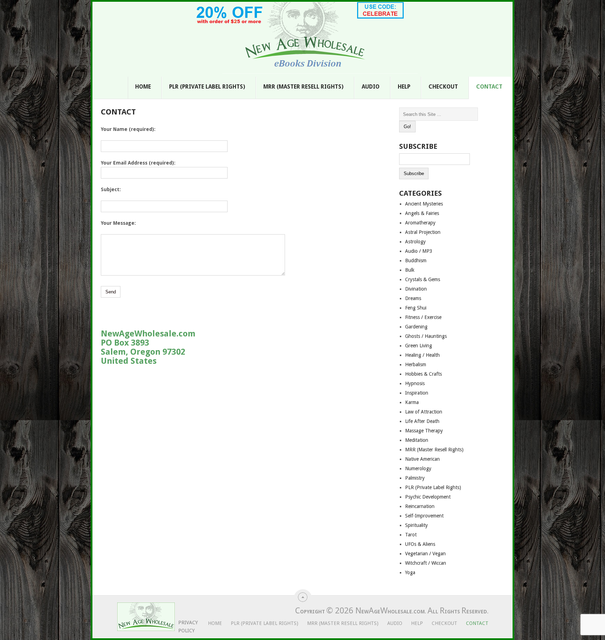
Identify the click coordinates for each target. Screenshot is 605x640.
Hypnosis (415, 383)
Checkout (443, 86)
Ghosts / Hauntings (426, 336)
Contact (489, 86)
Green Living (418, 345)
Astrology (415, 241)
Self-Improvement (424, 516)
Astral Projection (422, 232)
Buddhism (415, 260)
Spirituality (416, 525)
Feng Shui (415, 308)
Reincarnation (419, 506)
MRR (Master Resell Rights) (303, 86)
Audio (371, 86)
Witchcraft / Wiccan (425, 563)
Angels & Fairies (422, 213)
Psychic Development (428, 497)
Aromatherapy (420, 222)
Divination (416, 289)
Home (143, 86)
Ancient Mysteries (424, 204)
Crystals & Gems (422, 279)
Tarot (411, 534)
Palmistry (415, 478)
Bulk (410, 270)
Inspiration (416, 393)
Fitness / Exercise (423, 317)
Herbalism (415, 364)
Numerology (418, 468)
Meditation (416, 440)
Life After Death (422, 421)
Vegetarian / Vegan (425, 553)
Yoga (410, 572)
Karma (412, 402)
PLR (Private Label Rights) (207, 86)
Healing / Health (422, 355)
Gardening (416, 326)
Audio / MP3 (418, 251)
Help (404, 86)
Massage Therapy (424, 430)
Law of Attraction (423, 412)
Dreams (413, 298)
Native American (422, 459)
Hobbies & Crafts (423, 374)
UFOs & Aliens (420, 544)
